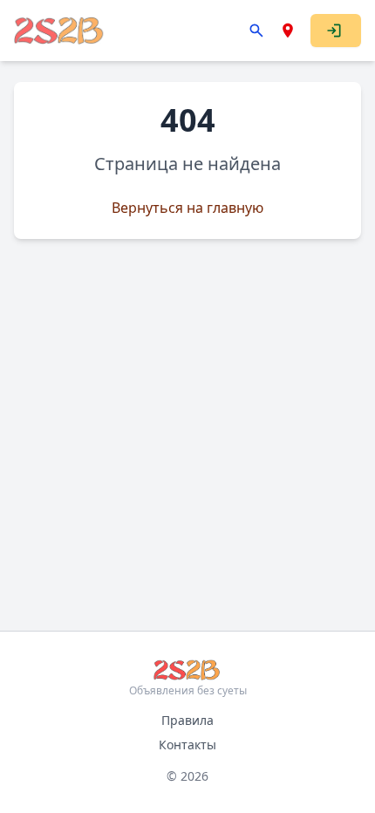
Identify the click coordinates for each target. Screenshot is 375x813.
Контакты (187, 744)
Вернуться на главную (187, 207)
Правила (187, 720)
